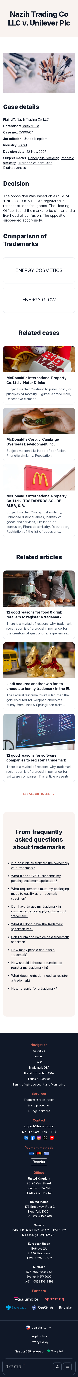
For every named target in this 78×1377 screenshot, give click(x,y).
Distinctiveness (14, 168)
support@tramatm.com (39, 1126)
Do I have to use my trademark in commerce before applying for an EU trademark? (38, 911)
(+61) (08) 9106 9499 (39, 1281)
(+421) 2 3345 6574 (39, 1258)
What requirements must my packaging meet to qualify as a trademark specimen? (40, 893)
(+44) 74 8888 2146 (39, 1193)
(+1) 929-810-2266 (39, 1216)
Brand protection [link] (39, 1105)
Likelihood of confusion (35, 163)
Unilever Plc (30, 126)
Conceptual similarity (43, 158)
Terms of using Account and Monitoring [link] (39, 1084)
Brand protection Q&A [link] (39, 1073)
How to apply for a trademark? (34, 988)
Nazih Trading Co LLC (33, 119)
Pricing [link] (39, 1056)
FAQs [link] (39, 1062)
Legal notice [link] (39, 1336)
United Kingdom (35, 139)
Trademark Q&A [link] (39, 1067)
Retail (22, 145)
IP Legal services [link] (39, 1111)
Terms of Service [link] (39, 1078)
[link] (39, 605)
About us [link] (39, 1050)
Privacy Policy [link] (39, 1342)
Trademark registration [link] (39, 1099)
